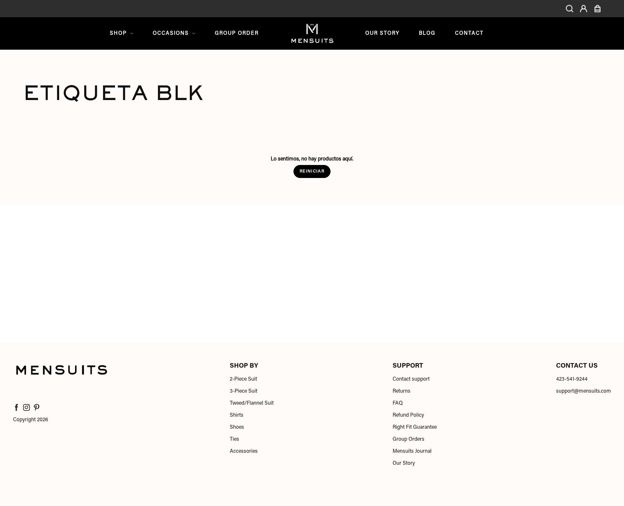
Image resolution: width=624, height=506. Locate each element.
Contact (469, 33)
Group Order (237, 33)
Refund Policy (408, 415)
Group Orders (408, 439)
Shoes (237, 427)
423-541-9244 (572, 379)
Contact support (411, 379)
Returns (401, 391)
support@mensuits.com (583, 391)
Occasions (171, 33)
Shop (118, 33)
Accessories (244, 451)
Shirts (236, 415)
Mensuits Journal (412, 451)
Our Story (382, 33)
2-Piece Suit (243, 379)
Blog (427, 33)
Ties (234, 439)
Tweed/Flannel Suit (252, 403)
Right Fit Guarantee (415, 427)
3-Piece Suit (243, 391)
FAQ (398, 403)
